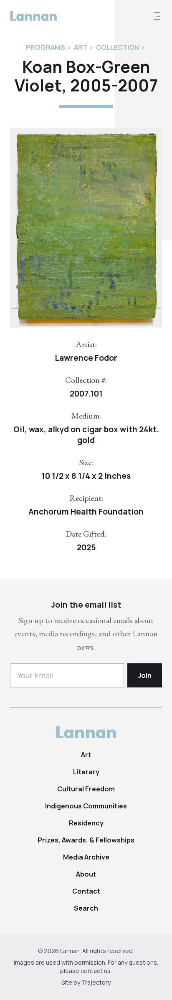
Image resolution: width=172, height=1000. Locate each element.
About (86, 874)
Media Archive (86, 857)
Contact (86, 891)
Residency (86, 823)
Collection (117, 47)
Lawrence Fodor (86, 357)
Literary (86, 771)
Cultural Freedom (86, 788)
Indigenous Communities (86, 805)
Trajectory (96, 982)
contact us (96, 971)
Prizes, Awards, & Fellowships (86, 840)
